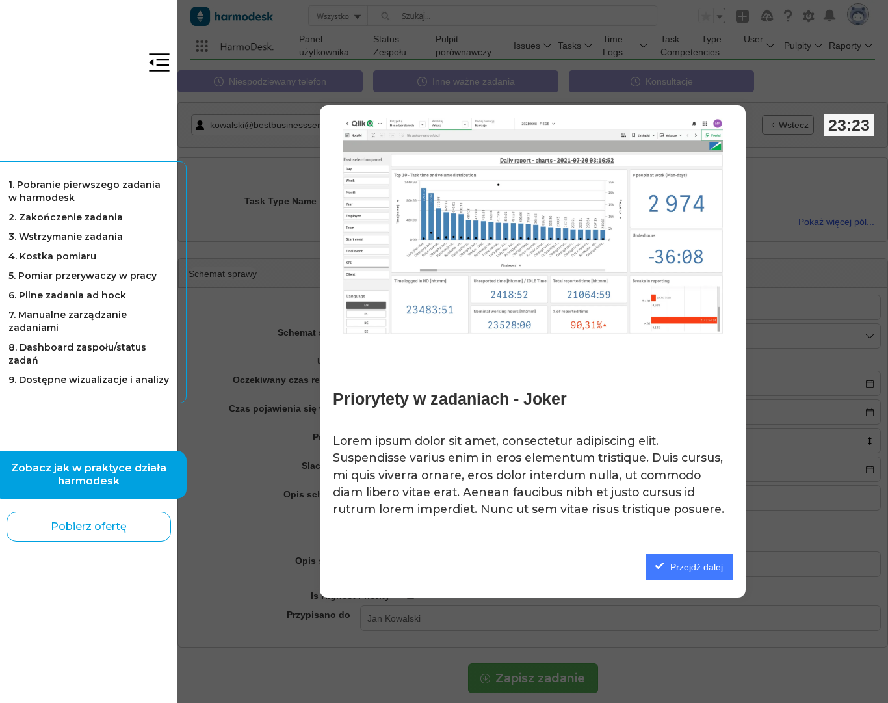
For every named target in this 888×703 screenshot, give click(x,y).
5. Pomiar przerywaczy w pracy (82, 276)
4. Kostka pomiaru (52, 256)
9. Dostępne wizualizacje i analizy (88, 380)
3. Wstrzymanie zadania (65, 237)
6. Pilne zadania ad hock (67, 295)
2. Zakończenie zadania (65, 217)
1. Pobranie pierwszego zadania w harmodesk (84, 191)
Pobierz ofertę (89, 526)
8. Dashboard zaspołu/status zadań (77, 353)
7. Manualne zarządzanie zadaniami (67, 321)
